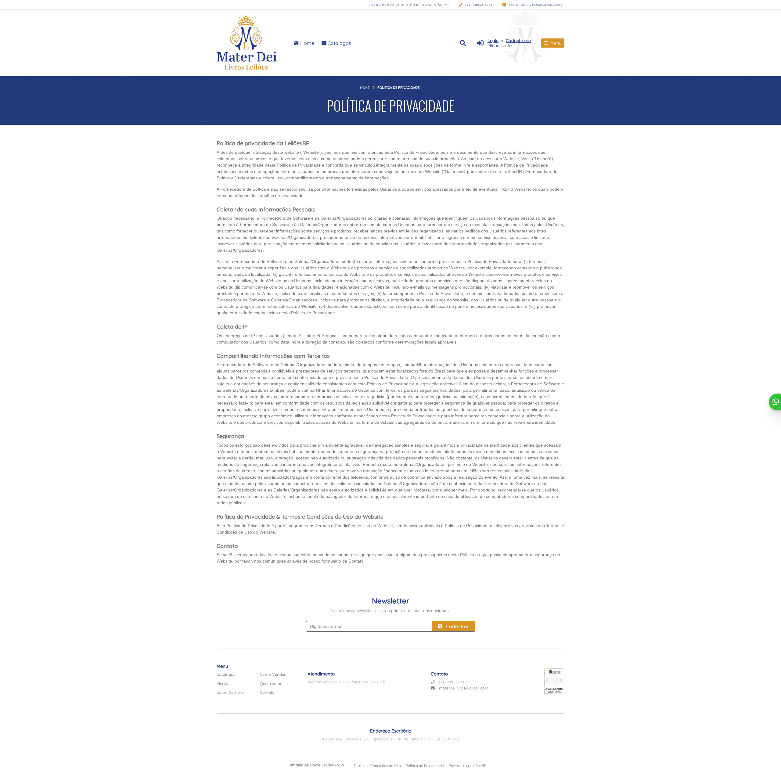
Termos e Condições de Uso (377, 765)
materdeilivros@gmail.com (535, 5)
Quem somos (272, 683)
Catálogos (338, 43)
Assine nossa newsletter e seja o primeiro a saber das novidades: (390, 610)
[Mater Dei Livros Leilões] (248, 43)
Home (306, 43)
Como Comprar (231, 692)
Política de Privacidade (425, 765)
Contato (267, 692)
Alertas (223, 683)
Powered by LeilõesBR (468, 765)
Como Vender (273, 674)
